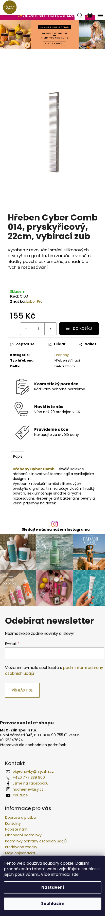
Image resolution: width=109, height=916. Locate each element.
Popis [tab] (17, 456)
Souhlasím (52, 903)
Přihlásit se (22, 690)
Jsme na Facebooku (30, 783)
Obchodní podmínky (23, 835)
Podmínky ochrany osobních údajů (36, 841)
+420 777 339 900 (29, 777)
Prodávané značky (21, 847)
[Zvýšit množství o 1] (50, 329)
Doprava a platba (20, 817)
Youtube (20, 795)
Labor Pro (34, 301)
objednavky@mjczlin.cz (33, 771)
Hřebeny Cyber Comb (34, 469)
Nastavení (52, 887)
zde (75, 874)
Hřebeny (62, 354)
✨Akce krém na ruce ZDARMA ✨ (54, 15)
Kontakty (13, 823)
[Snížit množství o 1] (26, 329)
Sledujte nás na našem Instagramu (56, 529)
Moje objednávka (20, 853)
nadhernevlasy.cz (28, 789)
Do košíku (82, 328)
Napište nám (16, 829)
